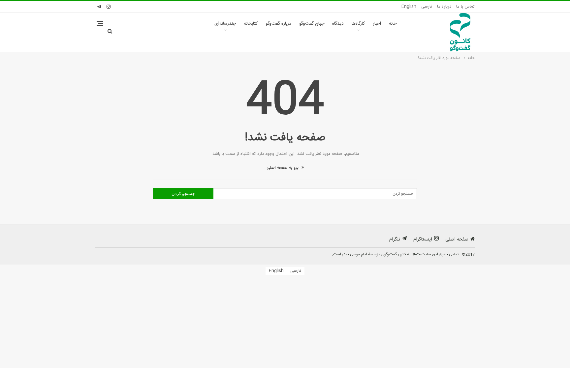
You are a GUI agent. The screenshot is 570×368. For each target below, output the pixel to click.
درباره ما (444, 6)
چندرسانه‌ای (225, 24)
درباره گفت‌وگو (278, 24)
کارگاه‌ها (358, 24)
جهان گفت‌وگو (311, 24)
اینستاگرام (422, 239)
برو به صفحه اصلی (283, 167)
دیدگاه (338, 24)
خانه (392, 24)
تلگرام (394, 239)
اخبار (377, 24)
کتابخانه (251, 24)
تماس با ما (465, 6)
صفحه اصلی (456, 239)
